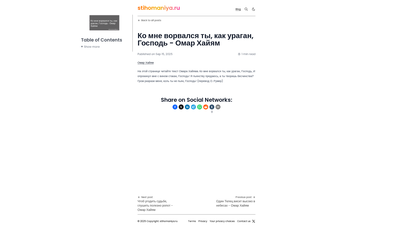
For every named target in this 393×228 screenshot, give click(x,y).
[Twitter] (253, 221)
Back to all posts (151, 20)
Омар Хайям (146, 63)
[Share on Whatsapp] (199, 106)
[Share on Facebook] (175, 106)
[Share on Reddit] (205, 106)
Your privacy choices (222, 221)
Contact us (244, 221)
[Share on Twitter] (181, 106)
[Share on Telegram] (193, 106)
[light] (253, 9)
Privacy (202, 221)
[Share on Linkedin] (187, 106)
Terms (192, 221)
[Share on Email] (218, 106)
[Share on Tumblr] (211, 106)
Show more (92, 47)
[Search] (246, 9)
